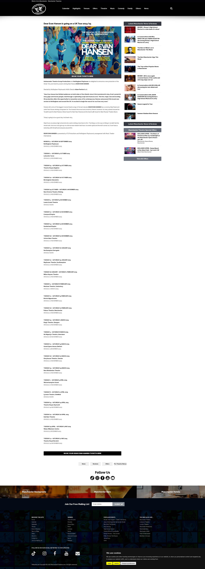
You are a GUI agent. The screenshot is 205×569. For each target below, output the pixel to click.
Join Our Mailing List (37, 540)
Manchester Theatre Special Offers (143, 130)
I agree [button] (109, 563)
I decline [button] (116, 563)
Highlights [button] (76, 8)
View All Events (72, 519)
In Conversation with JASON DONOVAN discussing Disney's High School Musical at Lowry (147, 96)
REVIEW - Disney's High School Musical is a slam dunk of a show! (148, 28)
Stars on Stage (35, 531)
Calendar (34, 522)
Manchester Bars (144, 529)
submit (118, 504)
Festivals (70, 540)
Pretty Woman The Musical (111, 536)
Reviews (95, 464)
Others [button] (138, 8)
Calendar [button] (65, 8)
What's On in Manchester (39, 1)
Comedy (70, 529)
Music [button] (112, 8)
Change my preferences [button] (128, 563)
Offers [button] (95, 8)
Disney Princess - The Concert (111, 533)
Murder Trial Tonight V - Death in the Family (115, 519)
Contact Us (34, 538)
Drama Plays (71, 524)
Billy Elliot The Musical (109, 524)
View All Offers (142, 159)
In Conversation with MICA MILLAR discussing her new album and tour (148, 87)
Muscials (70, 522)
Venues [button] (87, 8)
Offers (107, 464)
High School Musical (109, 529)
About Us (34, 536)
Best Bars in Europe (145, 536)
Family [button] (130, 8)
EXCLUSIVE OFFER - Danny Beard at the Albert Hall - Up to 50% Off (148, 149)
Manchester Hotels (144, 531)
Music (69, 526)
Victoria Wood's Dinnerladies (111, 531)
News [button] (146, 8)
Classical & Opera (72, 536)
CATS (105, 540)
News (84, 464)
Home (33, 519)
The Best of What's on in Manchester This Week (145, 49)
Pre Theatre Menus (120, 464)
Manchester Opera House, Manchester (145, 142)
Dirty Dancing (107, 526)
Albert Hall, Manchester (144, 152)
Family (69, 531)
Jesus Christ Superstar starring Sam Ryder (114, 522)
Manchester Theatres (54, 1)
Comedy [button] (121, 8)
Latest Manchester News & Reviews (142, 24)
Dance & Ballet (71, 533)
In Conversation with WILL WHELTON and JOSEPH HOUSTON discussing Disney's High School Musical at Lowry (148, 39)
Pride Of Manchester (145, 533)
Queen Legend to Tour (145, 104)
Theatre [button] (104, 8)
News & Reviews (36, 529)
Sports (69, 538)
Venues (33, 526)
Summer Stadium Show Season (147, 113)
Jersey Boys (107, 538)
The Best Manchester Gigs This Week (147, 58)
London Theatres (144, 524)
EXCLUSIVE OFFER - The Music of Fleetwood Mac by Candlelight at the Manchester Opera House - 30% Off (148, 136)
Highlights (34, 524)
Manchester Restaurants (146, 526)
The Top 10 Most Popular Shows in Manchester (148, 67)
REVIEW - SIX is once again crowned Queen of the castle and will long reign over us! (148, 78)
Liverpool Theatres (145, 522)
